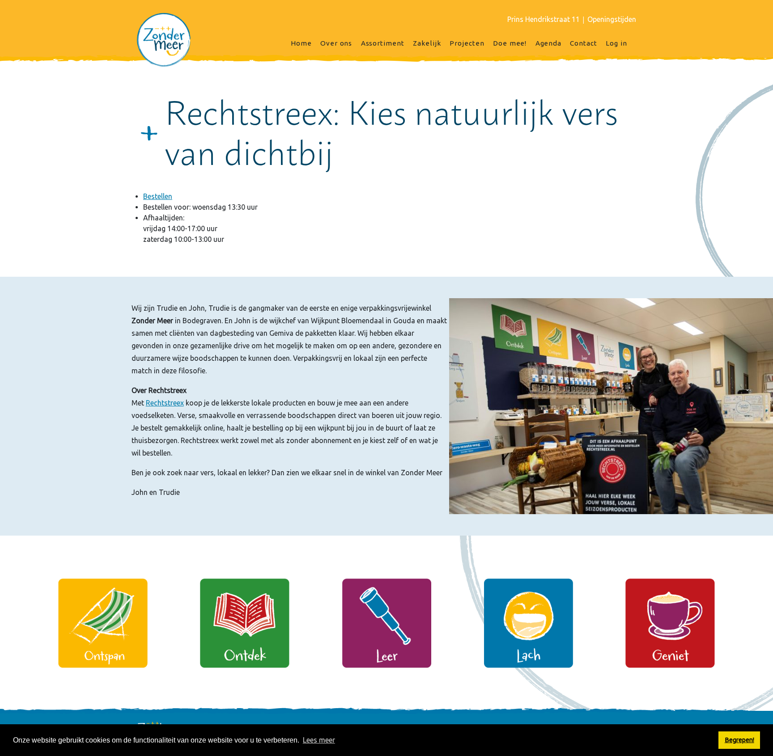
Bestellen (157, 196)
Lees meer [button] (319, 740)
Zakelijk (427, 43)
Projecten (467, 43)
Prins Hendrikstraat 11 (543, 19)
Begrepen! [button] (739, 739)
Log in (616, 43)
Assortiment (382, 43)
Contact (583, 43)
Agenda (548, 43)
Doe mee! (510, 43)
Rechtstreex (165, 403)
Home (301, 43)
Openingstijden (611, 19)
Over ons (336, 43)
